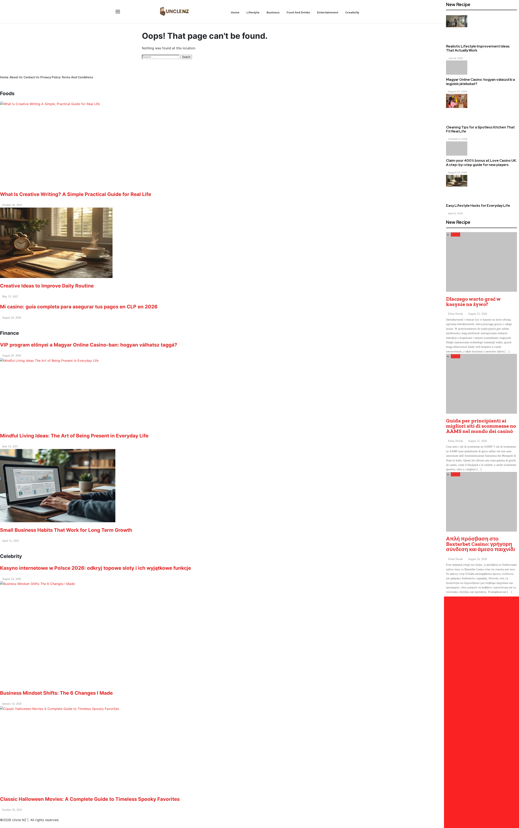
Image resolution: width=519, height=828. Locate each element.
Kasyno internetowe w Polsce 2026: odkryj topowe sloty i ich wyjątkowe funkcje (95, 568)
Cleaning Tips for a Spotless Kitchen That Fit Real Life (480, 129)
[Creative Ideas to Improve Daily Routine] (259, 243)
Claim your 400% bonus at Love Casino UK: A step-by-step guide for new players (481, 162)
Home (235, 12)
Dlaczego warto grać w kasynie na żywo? (473, 301)
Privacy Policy (50, 77)
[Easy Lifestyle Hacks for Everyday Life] (456, 180)
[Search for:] (161, 57)
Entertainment (327, 12)
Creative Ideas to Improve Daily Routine (47, 286)
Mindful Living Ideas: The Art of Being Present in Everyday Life (74, 436)
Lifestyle (253, 12)
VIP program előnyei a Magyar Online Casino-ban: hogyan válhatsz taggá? (88, 345)
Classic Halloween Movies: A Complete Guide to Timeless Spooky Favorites (90, 799)
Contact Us (31, 77)
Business (273, 12)
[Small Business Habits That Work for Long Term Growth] (259, 485)
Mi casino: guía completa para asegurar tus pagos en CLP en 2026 (79, 307)
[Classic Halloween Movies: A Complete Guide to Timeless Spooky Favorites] (259, 748)
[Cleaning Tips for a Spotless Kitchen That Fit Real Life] (456, 101)
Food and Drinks (298, 12)
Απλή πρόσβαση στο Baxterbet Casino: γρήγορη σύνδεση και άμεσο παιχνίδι (480, 543)
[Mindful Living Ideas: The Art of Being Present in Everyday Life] (259, 393)
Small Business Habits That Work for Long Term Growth (66, 530)
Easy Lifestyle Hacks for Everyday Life (478, 205)
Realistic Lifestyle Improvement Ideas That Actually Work (478, 48)
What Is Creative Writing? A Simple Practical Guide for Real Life (75, 194)
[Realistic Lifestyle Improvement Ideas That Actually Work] (456, 21)
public (455, 235)
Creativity (352, 12)
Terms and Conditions (77, 77)
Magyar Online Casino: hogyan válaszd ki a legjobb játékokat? (480, 81)
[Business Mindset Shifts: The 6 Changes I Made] (259, 633)
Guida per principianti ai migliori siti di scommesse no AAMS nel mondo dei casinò (481, 425)
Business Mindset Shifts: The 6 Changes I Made (57, 693)
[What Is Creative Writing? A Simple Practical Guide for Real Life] (259, 143)
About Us (16, 77)
